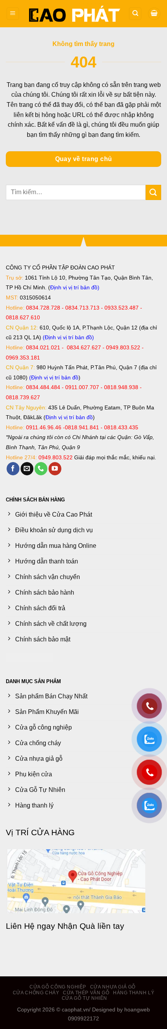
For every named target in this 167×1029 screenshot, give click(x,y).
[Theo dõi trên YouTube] (55, 468)
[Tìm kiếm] (135, 13)
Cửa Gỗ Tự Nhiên (84, 998)
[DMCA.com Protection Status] (29, 657)
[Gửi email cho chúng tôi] (27, 468)
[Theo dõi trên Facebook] (13, 468)
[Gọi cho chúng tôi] (41, 468)
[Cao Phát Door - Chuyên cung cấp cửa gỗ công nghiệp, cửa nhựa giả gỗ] (74, 14)
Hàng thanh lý (133, 992)
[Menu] (13, 13)
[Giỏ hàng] (154, 13)
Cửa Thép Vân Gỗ (86, 992)
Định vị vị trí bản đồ (73, 287)
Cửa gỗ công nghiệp (58, 987)
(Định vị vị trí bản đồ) (68, 337)
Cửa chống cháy (36, 992)
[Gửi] (153, 192)
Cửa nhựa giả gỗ (113, 987)
